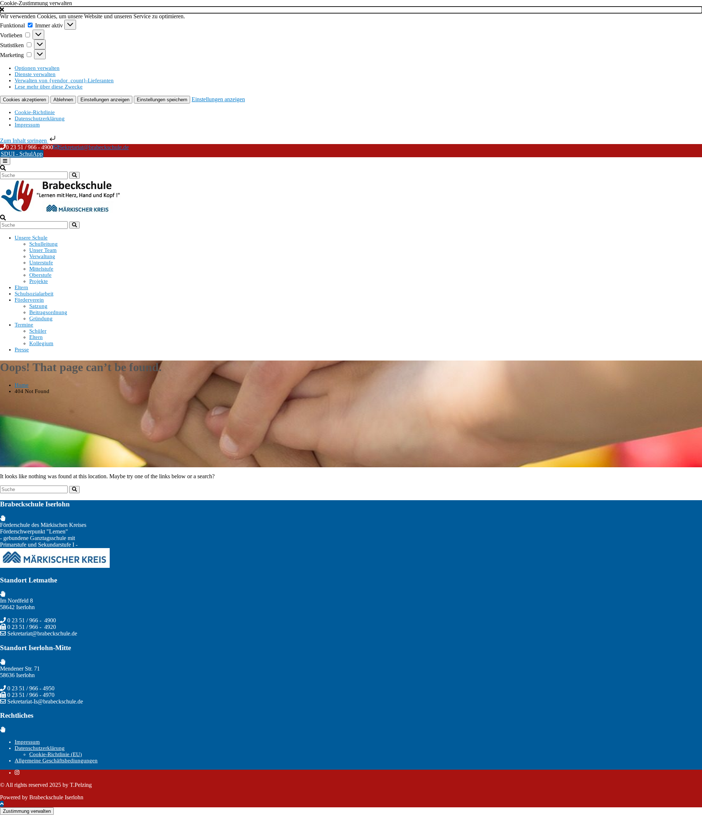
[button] (351, 10)
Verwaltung (42, 256)
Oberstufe (40, 275)
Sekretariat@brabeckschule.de (94, 147)
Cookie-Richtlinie (35, 112)
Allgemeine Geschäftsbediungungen (56, 760)
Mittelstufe (41, 269)
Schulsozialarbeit (34, 294)
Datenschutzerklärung (40, 118)
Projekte (38, 281)
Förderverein (29, 300)
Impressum (27, 125)
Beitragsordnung (48, 312)
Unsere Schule (31, 238)
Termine (24, 325)
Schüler (37, 331)
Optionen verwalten (37, 68)
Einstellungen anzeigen (104, 99)
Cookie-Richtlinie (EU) (55, 754)
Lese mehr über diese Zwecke (49, 87)
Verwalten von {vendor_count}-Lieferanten (64, 80)
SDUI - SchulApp (22, 154)
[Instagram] (17, 773)
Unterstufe (41, 262)
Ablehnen (63, 99)
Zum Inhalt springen (24, 140)
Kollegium (41, 343)
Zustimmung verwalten (27, 811)
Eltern (21, 287)
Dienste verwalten (35, 74)
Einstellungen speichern (162, 99)
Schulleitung (43, 244)
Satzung (38, 306)
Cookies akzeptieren (24, 99)
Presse (22, 349)
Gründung (41, 318)
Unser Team (43, 250)
